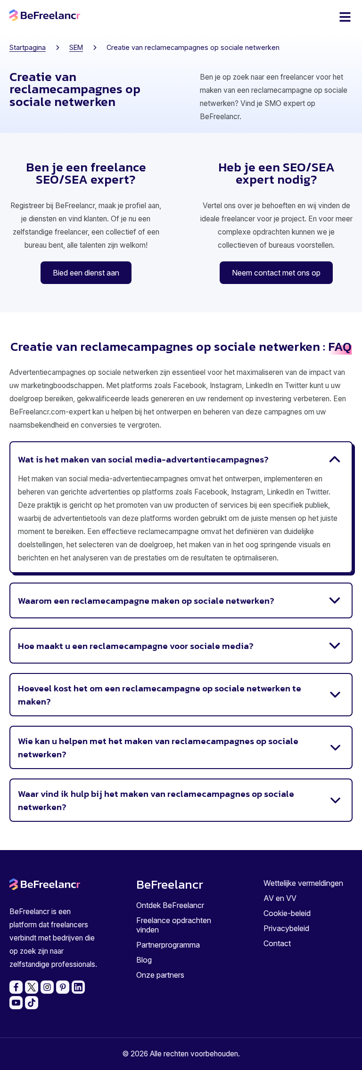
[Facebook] (16, 987)
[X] (31, 987)
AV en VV (279, 898)
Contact (277, 943)
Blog (144, 960)
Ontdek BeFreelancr (170, 905)
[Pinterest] (62, 987)
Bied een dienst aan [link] (86, 272)
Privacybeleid (286, 928)
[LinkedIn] (78, 987)
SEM (76, 47)
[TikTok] (31, 1002)
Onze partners (160, 975)
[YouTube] (16, 1002)
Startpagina (27, 47)
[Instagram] (47, 987)
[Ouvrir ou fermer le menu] (345, 16)
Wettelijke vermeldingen (303, 883)
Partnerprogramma (168, 944)
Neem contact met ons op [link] (276, 272)
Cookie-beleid (287, 913)
